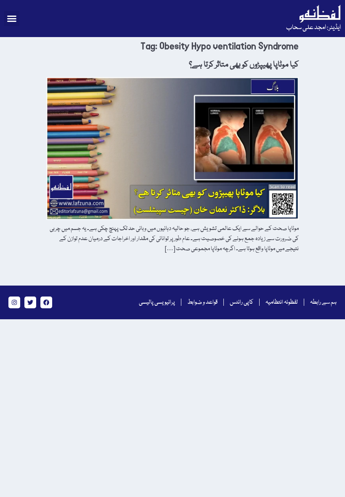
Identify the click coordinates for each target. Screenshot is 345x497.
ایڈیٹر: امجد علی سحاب (313, 28)
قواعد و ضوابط (202, 302)
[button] (11, 18)
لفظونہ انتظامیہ (281, 302)
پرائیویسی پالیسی (157, 302)
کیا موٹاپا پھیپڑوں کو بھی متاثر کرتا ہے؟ (244, 65)
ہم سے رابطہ (323, 302)
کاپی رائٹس (241, 302)
